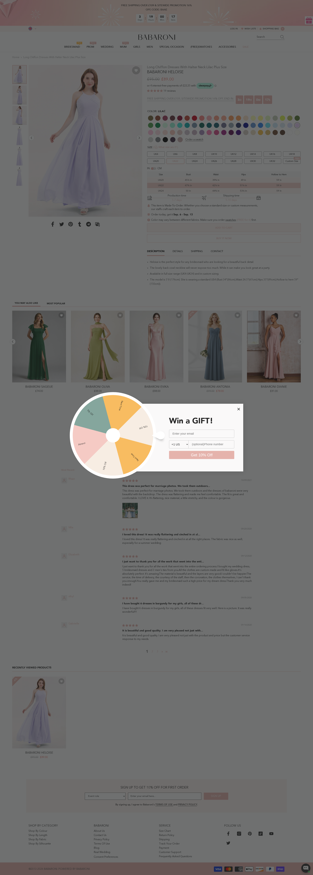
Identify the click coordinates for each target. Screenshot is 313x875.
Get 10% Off (202, 455)
